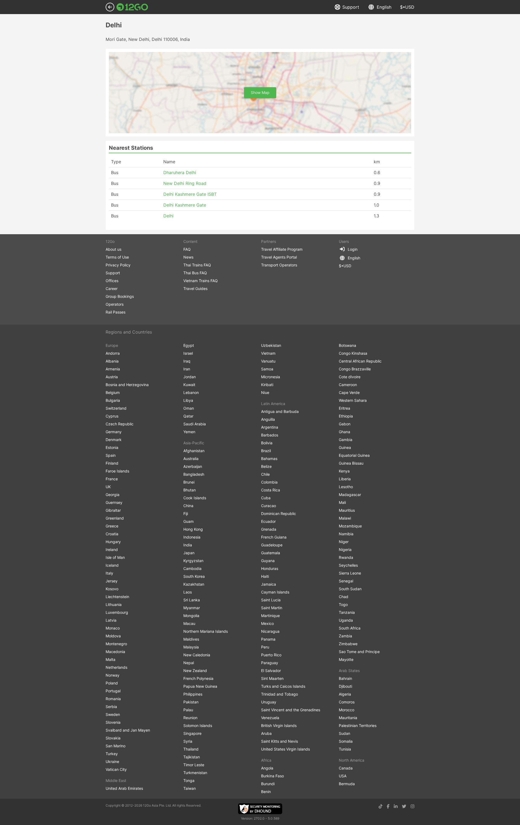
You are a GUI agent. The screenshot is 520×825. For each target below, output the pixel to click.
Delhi (168, 216)
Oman (188, 408)
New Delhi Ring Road (184, 183)
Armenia (113, 369)
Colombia (269, 482)
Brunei (188, 482)
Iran (186, 369)
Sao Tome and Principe (359, 651)
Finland (112, 463)
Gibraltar (113, 510)
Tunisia (345, 749)
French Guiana (274, 537)
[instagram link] (412, 806)
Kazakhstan (193, 584)
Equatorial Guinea (354, 455)
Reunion (190, 717)
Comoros (347, 702)
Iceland (112, 565)
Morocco (346, 709)
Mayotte (346, 659)
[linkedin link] (396, 806)
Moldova (113, 636)
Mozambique (350, 526)
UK (108, 486)
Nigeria (345, 549)
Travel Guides (195, 288)
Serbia (111, 706)
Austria (112, 376)
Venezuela (270, 717)
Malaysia (191, 647)
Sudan (344, 733)
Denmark (114, 439)
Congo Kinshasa (353, 353)
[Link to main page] (132, 7)
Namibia (346, 533)
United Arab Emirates (124, 788)
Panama (268, 639)
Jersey (112, 581)
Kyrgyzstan (193, 560)
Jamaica (268, 584)
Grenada (268, 529)
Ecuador (268, 521)
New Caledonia (196, 655)
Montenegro (116, 643)
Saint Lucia (271, 600)
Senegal (346, 581)
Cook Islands (194, 497)
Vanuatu (268, 361)
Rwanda (346, 557)
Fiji (185, 513)
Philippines (192, 694)
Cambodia (192, 568)
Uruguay (268, 702)
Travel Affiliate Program (282, 249)
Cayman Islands (275, 592)
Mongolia (191, 615)
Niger (344, 541)
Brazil (266, 450)
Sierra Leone (350, 573)
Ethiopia (346, 416)
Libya (188, 400)
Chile (265, 474)
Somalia (346, 741)
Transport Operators (279, 265)
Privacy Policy (118, 265)
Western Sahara (353, 400)
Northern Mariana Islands (205, 631)
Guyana (268, 560)
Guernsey (114, 502)
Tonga (188, 780)
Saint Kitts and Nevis (279, 741)
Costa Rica (270, 490)
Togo (343, 604)
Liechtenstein (117, 596)
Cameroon (348, 384)
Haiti (265, 576)
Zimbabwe (348, 643)
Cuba (266, 497)
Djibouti (345, 686)
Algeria (345, 694)
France (112, 479)
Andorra (113, 353)
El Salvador (271, 670)
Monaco (113, 628)
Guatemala (270, 552)
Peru (265, 647)
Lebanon (191, 392)
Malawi (345, 518)
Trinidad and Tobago (279, 694)
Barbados (269, 435)
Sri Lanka (191, 600)
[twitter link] (404, 806)
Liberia (345, 479)
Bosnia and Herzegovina (127, 384)
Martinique (270, 615)
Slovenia (113, 722)
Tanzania (347, 612)
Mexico (267, 623)
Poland (112, 683)
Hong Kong (193, 529)
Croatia (112, 533)
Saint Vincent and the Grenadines (290, 709)
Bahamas (269, 458)
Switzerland (116, 408)
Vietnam (268, 353)
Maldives (191, 639)
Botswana (347, 345)
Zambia (345, 636)
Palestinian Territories (357, 725)
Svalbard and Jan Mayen (128, 730)
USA (342, 776)
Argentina (269, 427)
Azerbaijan (192, 466)
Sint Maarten (272, 678)
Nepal (188, 662)
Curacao (268, 505)
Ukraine (112, 761)
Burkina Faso (272, 776)
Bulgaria (113, 400)
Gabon (344, 424)
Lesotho (346, 486)
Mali (342, 502)
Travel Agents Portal (279, 257)
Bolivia (266, 443)
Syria (187, 741)
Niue (265, 392)
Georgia (112, 494)
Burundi (268, 783)
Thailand (191, 749)
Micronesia (270, 376)
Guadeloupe (271, 545)
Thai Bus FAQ (195, 272)
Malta (110, 659)
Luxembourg (117, 612)
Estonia (112, 447)
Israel (188, 353)
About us (113, 249)
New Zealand (195, 670)
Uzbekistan (271, 345)
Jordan (189, 376)
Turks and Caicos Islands (283, 686)
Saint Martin (271, 607)
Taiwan (189, 788)
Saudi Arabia (194, 424)
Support (350, 7)
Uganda (346, 620)
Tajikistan (191, 757)
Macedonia (115, 651)
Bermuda (347, 783)
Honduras (269, 568)
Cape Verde (349, 392)
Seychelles (348, 565)
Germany (114, 431)
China (188, 505)
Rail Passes (115, 312)
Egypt (188, 345)
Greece (112, 526)
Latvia (111, 620)
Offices (112, 280)
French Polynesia (198, 678)
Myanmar (191, 607)
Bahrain (345, 678)
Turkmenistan (195, 772)
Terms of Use (117, 257)
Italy (109, 573)
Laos (187, 592)
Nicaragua (270, 631)
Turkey (112, 753)
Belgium (113, 392)
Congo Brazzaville (355, 369)
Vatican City (116, 769)
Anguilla (268, 419)
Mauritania (348, 717)
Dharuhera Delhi (179, 172)
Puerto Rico (271, 655)
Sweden (113, 714)
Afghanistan (193, 450)
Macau (189, 623)
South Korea (194, 576)
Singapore (192, 733)
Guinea (345, 447)
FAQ (187, 249)
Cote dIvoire (349, 376)
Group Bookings (120, 296)
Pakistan (191, 702)
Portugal (113, 691)
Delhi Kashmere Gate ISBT (190, 194)
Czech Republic (120, 424)
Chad (343, 596)
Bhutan (189, 490)
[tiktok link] (380, 806)
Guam (188, 521)
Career (112, 288)
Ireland (112, 549)
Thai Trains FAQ (197, 265)
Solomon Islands (197, 725)
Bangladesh (193, 474)
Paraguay (269, 662)
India (187, 545)
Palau (188, 709)
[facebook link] (388, 806)
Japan (188, 552)
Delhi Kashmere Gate (184, 205)
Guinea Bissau (351, 463)
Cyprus (112, 416)
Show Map (260, 92)
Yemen (189, 431)
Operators (114, 304)
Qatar (188, 416)
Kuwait (189, 384)
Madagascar (350, 494)
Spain (111, 455)
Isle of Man (115, 557)
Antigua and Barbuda (280, 411)
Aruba (266, 733)
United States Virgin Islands (285, 749)
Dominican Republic (278, 513)
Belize (266, 466)
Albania (112, 361)
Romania (113, 698)
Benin (266, 791)
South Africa (349, 628)
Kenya (344, 471)
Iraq (186, 361)
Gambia (345, 439)
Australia (191, 458)
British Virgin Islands (279, 725)
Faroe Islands (117, 471)
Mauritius (347, 510)
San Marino (115, 746)
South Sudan (350, 588)
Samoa (267, 369)
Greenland (115, 518)
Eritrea (344, 408)
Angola (267, 768)
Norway (112, 675)
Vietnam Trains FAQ (200, 280)
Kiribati (267, 384)
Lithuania (114, 604)
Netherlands (116, 667)
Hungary (113, 541)
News (188, 257)
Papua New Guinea (200, 686)
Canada (346, 768)
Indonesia (191, 537)
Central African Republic (360, 361)
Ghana (344, 431)
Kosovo (112, 588)
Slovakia (113, 738)
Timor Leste (193, 764)
